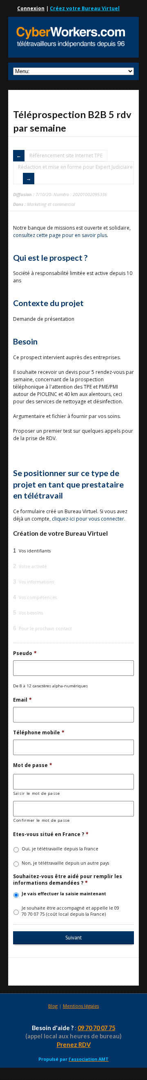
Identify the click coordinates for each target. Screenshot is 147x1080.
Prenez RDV (74, 1044)
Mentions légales (81, 1006)
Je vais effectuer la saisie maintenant (64, 894)
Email (22, 700)
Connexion (31, 8)
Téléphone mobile (39, 732)
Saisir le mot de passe (36, 793)
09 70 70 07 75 (96, 1027)
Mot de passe (32, 765)
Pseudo (25, 653)
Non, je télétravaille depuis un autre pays (65, 863)
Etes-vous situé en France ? (51, 834)
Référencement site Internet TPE (65, 155)
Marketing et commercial (51, 204)
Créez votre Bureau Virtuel (85, 8)
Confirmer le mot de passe (41, 820)
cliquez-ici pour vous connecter (88, 518)
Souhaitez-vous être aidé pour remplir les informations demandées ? (67, 879)
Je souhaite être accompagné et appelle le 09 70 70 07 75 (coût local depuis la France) (70, 911)
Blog (53, 1006)
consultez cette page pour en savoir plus (60, 235)
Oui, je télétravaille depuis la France (60, 849)
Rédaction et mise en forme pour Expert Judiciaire (75, 166)
